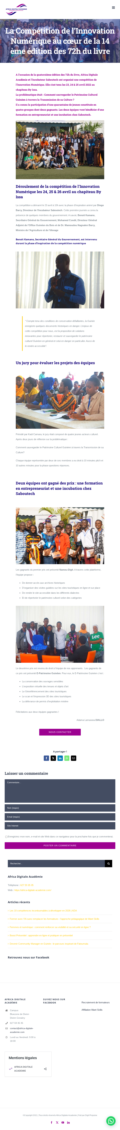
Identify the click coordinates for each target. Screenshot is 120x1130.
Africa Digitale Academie (66, 1115)
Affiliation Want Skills (92, 1009)
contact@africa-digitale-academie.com (21, 1030)
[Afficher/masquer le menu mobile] (113, 7)
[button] (111, 1121)
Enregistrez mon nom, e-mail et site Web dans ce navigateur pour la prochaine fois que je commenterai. (60, 836)
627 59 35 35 (26, 885)
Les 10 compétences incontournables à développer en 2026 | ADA (43, 910)
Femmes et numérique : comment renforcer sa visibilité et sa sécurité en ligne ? (50, 927)
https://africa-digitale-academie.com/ (32, 890)
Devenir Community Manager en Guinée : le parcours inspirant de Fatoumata (49, 943)
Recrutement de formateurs (96, 1002)
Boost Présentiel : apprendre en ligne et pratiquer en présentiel (41, 935)
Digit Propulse (91, 1115)
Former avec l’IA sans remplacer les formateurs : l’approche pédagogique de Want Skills (54, 919)
